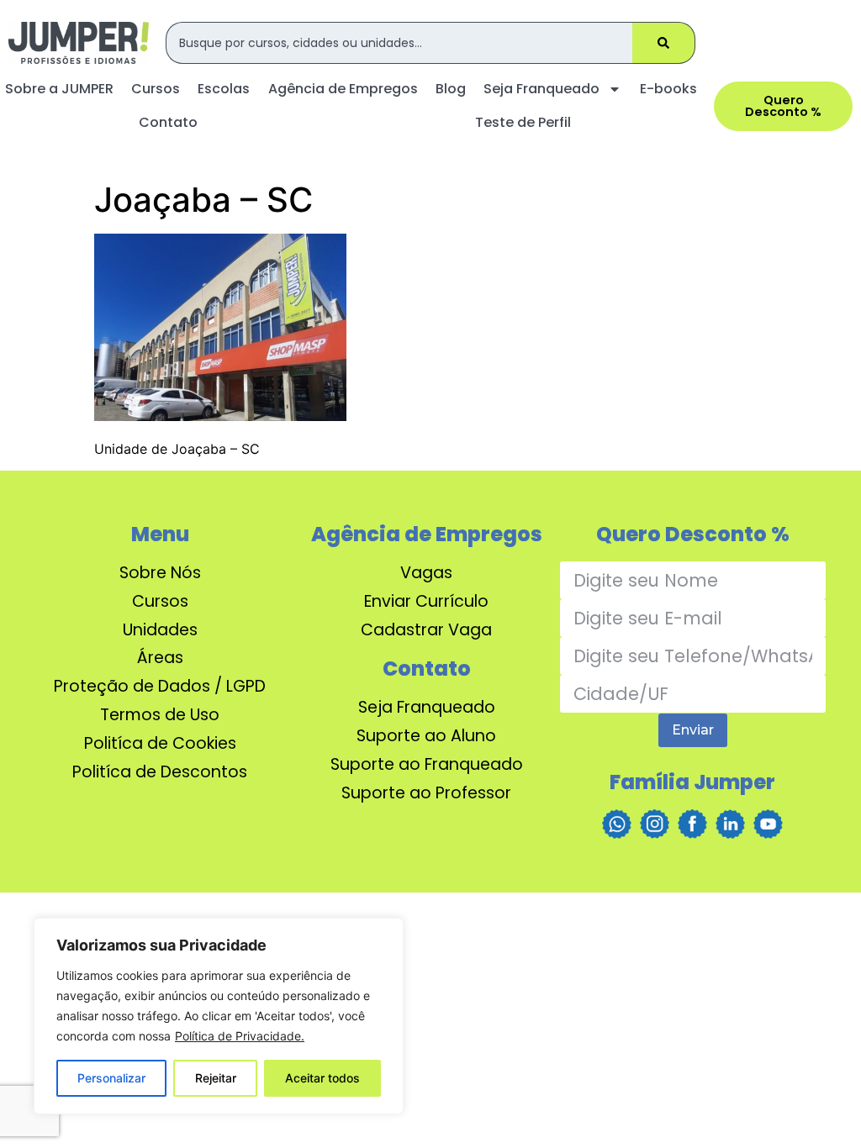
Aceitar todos (322, 1078)
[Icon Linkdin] (730, 824)
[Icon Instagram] (654, 824)
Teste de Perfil (523, 122)
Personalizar (111, 1078)
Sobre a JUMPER (59, 88)
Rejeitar (215, 1078)
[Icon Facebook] (692, 824)
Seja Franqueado (541, 88)
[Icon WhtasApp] (616, 824)
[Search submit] (663, 43)
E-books (668, 88)
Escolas (224, 88)
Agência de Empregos (343, 88)
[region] (219, 1016)
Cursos (155, 88)
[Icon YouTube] (768, 824)
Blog (451, 88)
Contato (168, 122)
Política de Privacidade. (239, 1036)
